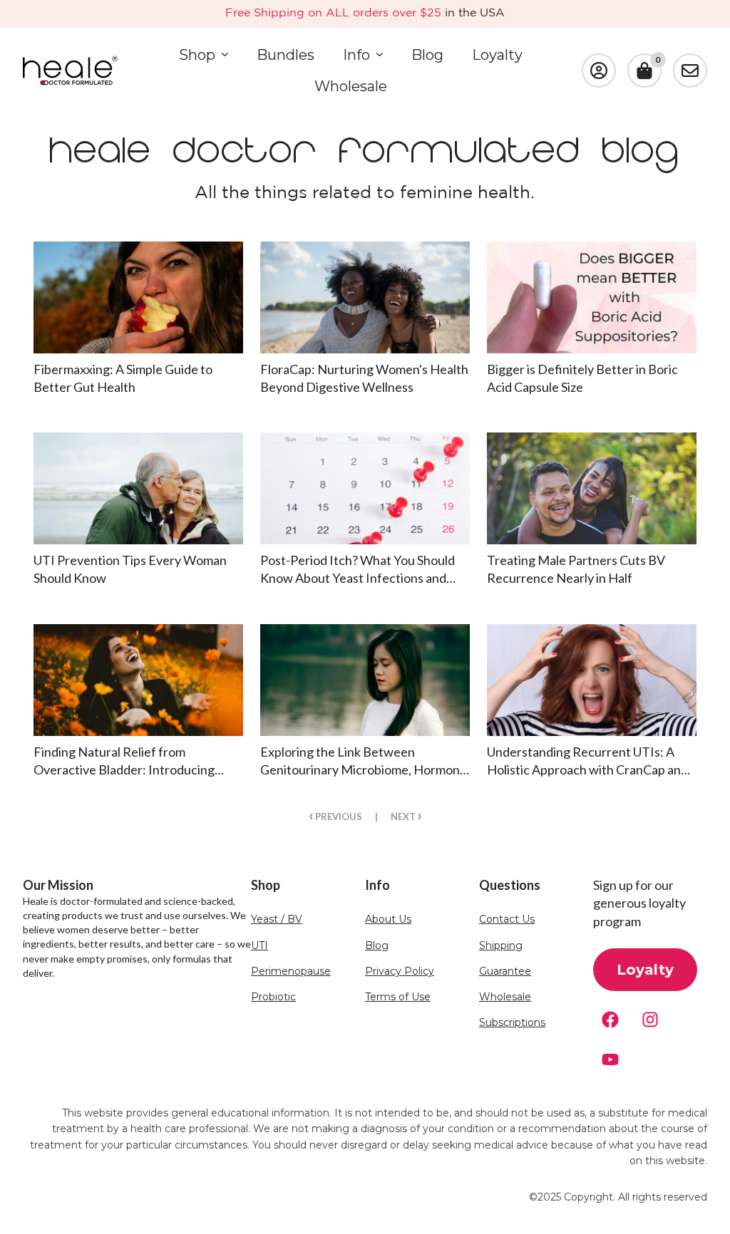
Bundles (285, 54)
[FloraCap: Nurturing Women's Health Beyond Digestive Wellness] (365, 297)
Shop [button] (197, 54)
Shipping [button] (501, 946)
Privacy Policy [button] (399, 971)
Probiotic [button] (273, 997)
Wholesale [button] (505, 997)
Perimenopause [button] (291, 971)
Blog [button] (377, 946)
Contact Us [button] (507, 919)
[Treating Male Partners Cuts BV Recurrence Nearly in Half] (591, 488)
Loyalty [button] (645, 969)
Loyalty (497, 54)
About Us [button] (388, 919)
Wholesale (350, 86)
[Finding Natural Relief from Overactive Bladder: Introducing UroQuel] (138, 680)
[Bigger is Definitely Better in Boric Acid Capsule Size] (591, 297)
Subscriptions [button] (512, 1023)
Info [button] (356, 54)
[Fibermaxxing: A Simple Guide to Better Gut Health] (138, 297)
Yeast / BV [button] (276, 919)
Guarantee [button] (505, 971)
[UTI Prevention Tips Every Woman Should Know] (138, 488)
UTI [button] (259, 946)
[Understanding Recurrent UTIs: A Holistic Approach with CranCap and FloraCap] (591, 680)
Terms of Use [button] (398, 997)
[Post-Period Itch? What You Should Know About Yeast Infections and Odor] (365, 488)
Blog (427, 54)
